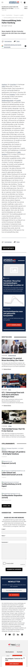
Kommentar (5, 542)
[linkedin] (18, 634)
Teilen (18, 41)
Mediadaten (10, 652)
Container (12, 94)
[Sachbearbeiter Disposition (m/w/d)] (11, 493)
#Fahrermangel (12, 355)
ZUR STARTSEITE (8, 248)
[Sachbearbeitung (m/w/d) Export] (10, 482)
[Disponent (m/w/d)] (7, 461)
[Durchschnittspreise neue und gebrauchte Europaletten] (14, 301)
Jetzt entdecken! (14, 664)
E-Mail (3, 529)
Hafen (3, 86)
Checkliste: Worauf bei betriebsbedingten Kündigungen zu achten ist (13, 283)
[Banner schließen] (23, 658)
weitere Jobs (6, 506)
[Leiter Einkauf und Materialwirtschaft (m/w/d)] (13, 470)
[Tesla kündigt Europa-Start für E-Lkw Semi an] (14, 417)
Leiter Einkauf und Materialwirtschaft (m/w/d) (12, 474)
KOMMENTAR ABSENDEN (14, 569)
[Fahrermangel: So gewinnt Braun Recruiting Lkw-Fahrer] (14, 346)
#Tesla (10, 426)
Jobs (7, 656)
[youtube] (10, 634)
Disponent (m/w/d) (9, 463)
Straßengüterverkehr (7, 100)
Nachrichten (9, 15)
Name (3, 535)
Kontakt (19, 652)
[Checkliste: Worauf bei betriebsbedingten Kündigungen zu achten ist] (14, 270)
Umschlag (13, 84)
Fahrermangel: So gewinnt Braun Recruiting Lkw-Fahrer (13, 359)
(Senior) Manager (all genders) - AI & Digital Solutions (13, 453)
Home (3, 15)
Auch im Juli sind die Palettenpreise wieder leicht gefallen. (13, 319)
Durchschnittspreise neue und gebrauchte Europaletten (13, 313)
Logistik (18, 100)
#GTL (9, 389)
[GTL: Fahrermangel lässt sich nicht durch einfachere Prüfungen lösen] (14, 381)
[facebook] (5, 634)
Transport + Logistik (18, 15)
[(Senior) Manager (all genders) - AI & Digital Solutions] (14, 449)
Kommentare (8, 41)
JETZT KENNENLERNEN (14, 325)
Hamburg (4, 84)
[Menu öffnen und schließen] (3, 2)
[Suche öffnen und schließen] (21, 2)
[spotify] (22, 634)
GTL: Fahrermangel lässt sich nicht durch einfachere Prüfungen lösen (13, 395)
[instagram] (14, 634)
